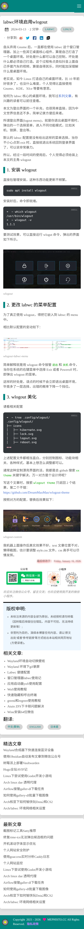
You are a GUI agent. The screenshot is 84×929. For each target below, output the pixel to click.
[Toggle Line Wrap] (64, 409)
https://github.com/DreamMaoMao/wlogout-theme (36, 492)
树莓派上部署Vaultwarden (21, 763)
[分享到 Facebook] (34, 38)
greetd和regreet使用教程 (24, 701)
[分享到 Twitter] (27, 38)
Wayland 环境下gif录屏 (23, 667)
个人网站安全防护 (16, 850)
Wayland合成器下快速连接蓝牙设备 (28, 750)
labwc (49, 29)
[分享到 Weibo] (21, 38)
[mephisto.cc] (37, 6)
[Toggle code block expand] (72, 409)
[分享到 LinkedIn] (41, 38)
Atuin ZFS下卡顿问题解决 (25, 706)
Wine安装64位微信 (20, 712)
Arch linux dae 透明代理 (19, 782)
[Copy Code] (64, 182)
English (35, 726)
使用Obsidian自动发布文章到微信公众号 (32, 756)
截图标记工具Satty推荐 (19, 831)
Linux (67, 29)
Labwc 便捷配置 (18, 672)
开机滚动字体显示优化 (19, 844)
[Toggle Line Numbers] (72, 182)
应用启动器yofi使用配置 (24, 684)
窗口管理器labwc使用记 (24, 678)
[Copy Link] (48, 38)
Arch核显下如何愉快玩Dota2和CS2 (28, 802)
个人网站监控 (13, 863)
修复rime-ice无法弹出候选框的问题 (28, 837)
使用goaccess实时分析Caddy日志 (26, 857)
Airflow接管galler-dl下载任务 (23, 789)
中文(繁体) (14, 726)
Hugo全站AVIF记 (15, 769)
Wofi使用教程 (17, 689)
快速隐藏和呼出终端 (22, 695)
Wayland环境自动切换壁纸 (26, 661)
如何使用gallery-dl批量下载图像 (26, 795)
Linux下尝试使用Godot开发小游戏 (27, 776)
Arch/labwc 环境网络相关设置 (24, 808)
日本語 (54, 726)
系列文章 (64, 96)
